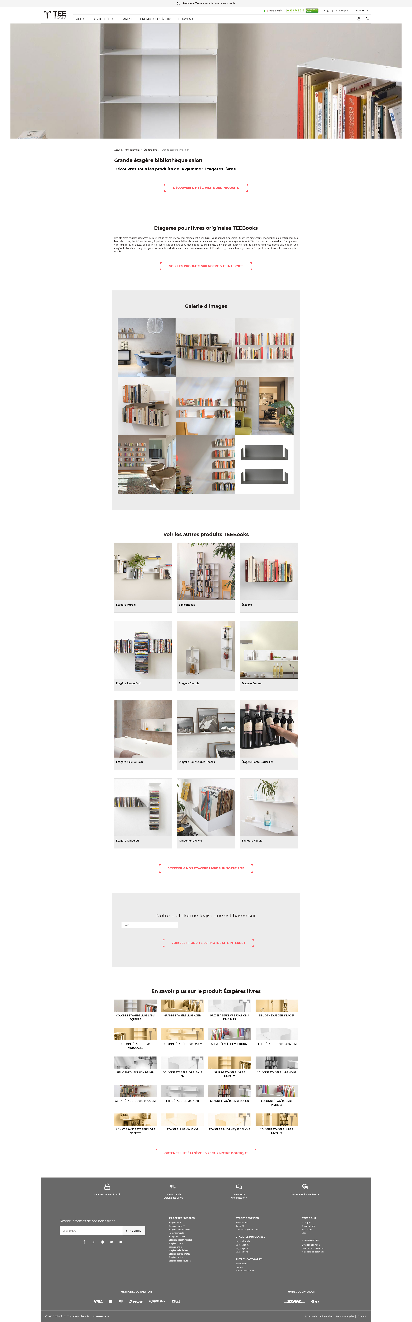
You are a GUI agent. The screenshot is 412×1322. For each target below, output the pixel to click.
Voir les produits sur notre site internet (206, 266)
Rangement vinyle (177, 1236)
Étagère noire (242, 1251)
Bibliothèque (104, 19)
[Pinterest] (102, 1241)
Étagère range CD (177, 1226)
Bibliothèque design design (135, 1072)
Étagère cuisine (176, 1257)
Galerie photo (308, 1226)
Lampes (127, 19)
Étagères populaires (250, 1236)
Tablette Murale (252, 840)
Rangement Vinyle (190, 840)
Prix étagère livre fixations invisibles (229, 1017)
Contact (362, 1316)
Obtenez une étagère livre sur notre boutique (206, 1153)
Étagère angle (175, 1247)
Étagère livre (150, 149)
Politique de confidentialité (318, 1316)
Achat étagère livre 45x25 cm (135, 1101)
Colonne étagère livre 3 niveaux (276, 1131)
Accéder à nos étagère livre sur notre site (206, 868)
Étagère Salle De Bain (129, 762)
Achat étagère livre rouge (229, 1044)
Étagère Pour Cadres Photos (197, 762)
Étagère (79, 19)
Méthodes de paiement (312, 1251)
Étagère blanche (243, 1241)
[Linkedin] (111, 1241)
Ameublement (132, 149)
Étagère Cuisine (252, 683)
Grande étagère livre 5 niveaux (229, 1074)
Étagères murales (182, 1218)
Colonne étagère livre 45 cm (182, 1044)
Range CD (240, 1226)
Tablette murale (176, 1233)
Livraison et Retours (311, 1244)
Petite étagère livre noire (182, 1101)
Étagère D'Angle (189, 683)
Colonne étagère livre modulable (135, 1046)
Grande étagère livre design (229, 1101)
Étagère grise (242, 1248)
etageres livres (239, 241)
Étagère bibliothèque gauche (229, 1129)
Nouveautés (188, 19)
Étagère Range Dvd (128, 683)
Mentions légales (345, 1316)
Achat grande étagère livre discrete (135, 1131)
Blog (325, 10)
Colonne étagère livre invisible (276, 1103)
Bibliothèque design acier (277, 1015)
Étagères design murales (180, 1239)
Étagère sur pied (247, 1218)
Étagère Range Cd (127, 840)
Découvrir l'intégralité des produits (206, 188)
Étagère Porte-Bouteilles (257, 762)
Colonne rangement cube (247, 1229)
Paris (126, 924)
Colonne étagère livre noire (276, 1072)
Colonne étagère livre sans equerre (135, 1017)
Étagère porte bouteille (180, 1260)
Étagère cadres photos (179, 1253)
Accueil (118, 149)
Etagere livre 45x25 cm (182, 1129)
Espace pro (342, 10)
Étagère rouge (242, 1244)
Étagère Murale (126, 604)
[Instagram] (93, 1241)
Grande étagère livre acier (182, 1015)
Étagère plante (176, 1243)
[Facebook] (84, 1241)
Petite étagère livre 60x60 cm (277, 1044)
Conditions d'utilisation (312, 1248)
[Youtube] (120, 1241)
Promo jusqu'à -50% (155, 19)
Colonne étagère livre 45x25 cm (182, 1074)
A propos (306, 1222)
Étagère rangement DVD (180, 1229)
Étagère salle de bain (178, 1250)
